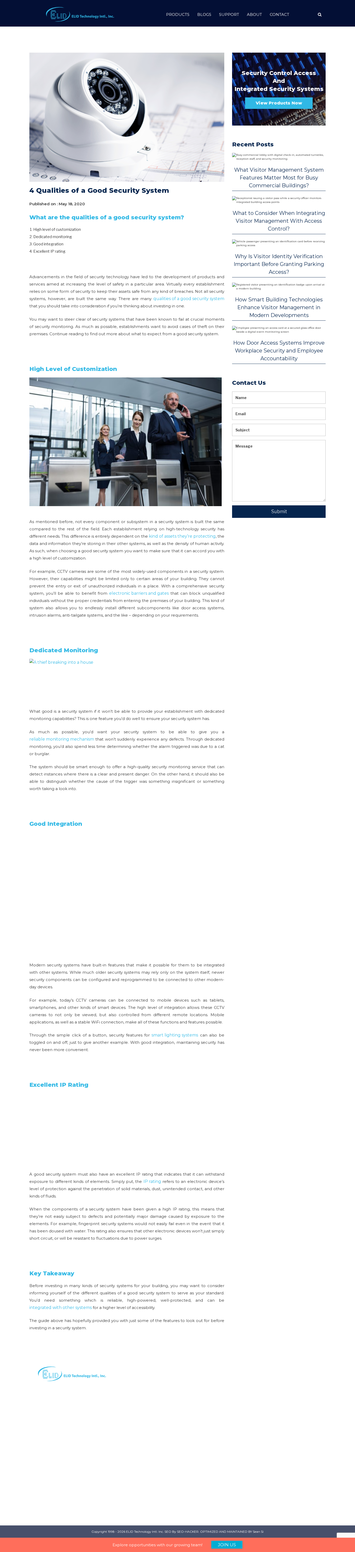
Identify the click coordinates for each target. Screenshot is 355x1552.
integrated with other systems (60, 1307)
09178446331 (194, 1430)
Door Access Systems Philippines (299, 1417)
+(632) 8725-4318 (198, 1477)
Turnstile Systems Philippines (297, 1482)
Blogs (204, 14)
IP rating (152, 1181)
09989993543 (195, 1436)
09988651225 (194, 1459)
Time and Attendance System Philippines (299, 1395)
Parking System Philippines (246, 1392)
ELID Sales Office (149, 1446)
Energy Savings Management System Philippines (298, 1440)
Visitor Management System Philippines (251, 1496)
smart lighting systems (175, 1035)
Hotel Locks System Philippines (299, 1462)
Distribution (143, 1401)
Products (177, 14)
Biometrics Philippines (241, 1476)
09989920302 (195, 1453)
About (254, 14)
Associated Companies (143, 1455)
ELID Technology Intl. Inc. (145, 1532)
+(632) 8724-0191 (197, 1413)
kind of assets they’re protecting (182, 536)
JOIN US (227, 1544)
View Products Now (279, 103)
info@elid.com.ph (198, 1395)
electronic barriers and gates (139, 593)
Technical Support (150, 1464)
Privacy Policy (145, 1418)
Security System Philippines (246, 1412)
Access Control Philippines (245, 1431)
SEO (168, 1532)
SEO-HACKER (188, 1532)
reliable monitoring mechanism (61, 739)
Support (229, 14)
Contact (279, 14)
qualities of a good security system (188, 298)
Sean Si (258, 1532)
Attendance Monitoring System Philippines (249, 1454)
